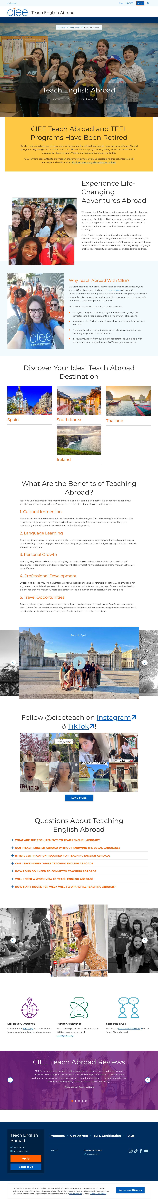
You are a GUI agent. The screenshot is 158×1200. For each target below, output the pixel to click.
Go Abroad (62, 27)
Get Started (79, 1136)
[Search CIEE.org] (148, 3)
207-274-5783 (19, 1147)
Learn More (29, 404)
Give (121, 3)
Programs (57, 1136)
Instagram (114, 717)
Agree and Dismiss (130, 1190)
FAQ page (28, 1028)
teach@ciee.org (65, 1035)
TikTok (78, 726)
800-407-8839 (93, 1154)
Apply (140, 3)
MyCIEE (129, 3)
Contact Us (26, 1166)
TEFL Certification (107, 1136)
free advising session (129, 1028)
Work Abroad (75, 27)
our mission (115, 290)
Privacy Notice (75, 1194)
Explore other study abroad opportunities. (94, 162)
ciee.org (13, 3)
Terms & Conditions (98, 1194)
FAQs (131, 1136)
